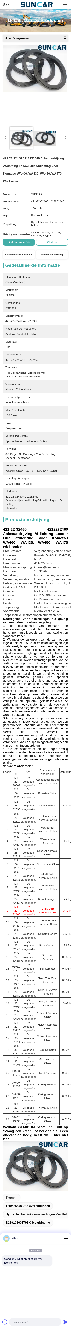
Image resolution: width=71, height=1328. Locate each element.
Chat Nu (52, 242)
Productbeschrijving (52, 254)
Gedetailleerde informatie (19, 254)
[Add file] (5, 1322)
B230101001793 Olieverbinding (28, 1222)
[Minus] (65, 1238)
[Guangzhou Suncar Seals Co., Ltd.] (37, 4)
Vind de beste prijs (19, 242)
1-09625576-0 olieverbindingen (28, 1205)
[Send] (66, 1322)
